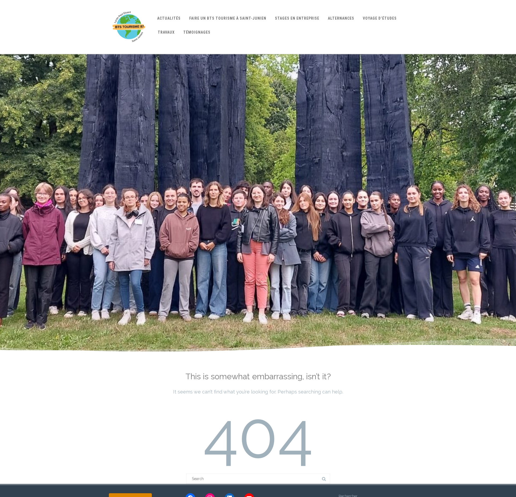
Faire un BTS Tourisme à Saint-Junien (227, 18)
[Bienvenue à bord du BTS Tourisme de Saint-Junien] (129, 52)
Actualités (169, 18)
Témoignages (196, 32)
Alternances (341, 18)
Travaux (166, 32)
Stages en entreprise (297, 18)
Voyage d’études (380, 18)
